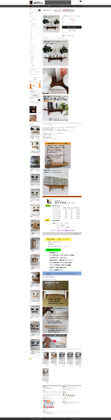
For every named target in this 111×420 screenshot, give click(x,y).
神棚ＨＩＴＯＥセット (32, 45)
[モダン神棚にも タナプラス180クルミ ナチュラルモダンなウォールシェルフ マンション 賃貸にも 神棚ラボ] (35, 310)
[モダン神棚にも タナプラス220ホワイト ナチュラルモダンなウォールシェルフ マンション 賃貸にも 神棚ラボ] (35, 193)
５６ (31, 42)
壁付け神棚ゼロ (31, 38)
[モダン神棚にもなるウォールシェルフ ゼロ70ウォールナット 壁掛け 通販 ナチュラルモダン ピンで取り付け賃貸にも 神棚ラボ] (45, 372)
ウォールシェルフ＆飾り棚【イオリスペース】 (35, 75)
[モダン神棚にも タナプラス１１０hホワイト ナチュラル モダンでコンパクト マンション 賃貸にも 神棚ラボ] (35, 130)
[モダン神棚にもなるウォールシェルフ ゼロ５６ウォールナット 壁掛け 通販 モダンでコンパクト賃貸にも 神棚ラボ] (62, 356)
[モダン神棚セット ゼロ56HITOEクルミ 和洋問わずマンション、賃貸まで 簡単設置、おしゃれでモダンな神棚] (35, 226)
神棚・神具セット (32, 54)
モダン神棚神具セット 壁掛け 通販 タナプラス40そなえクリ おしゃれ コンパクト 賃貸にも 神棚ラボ (35, 152)
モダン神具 (31, 21)
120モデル (32, 50)
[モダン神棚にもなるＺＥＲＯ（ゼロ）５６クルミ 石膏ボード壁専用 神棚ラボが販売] (54, 356)
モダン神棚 (31, 16)
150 (31, 33)
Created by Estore (68, 418)
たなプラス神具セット (33, 56)
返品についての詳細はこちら (66, 32)
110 (31, 30)
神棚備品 (31, 52)
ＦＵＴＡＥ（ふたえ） (33, 18)
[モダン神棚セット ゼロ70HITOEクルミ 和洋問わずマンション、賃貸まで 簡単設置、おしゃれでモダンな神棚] (35, 260)
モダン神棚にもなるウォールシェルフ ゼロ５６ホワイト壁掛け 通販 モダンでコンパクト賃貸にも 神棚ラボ (45, 362)
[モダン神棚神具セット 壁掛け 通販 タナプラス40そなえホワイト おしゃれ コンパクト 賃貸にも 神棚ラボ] (35, 294)
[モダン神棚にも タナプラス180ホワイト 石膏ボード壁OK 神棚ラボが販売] (35, 178)
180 (31, 35)
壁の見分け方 (38, 121)
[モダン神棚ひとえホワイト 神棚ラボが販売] (35, 244)
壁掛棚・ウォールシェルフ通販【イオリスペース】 (35, 72)
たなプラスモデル (33, 47)
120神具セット (32, 61)
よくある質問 (38, 112)
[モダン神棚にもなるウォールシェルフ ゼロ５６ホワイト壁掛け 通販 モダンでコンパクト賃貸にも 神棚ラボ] (45, 356)
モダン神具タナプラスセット (34, 23)
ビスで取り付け (32, 66)
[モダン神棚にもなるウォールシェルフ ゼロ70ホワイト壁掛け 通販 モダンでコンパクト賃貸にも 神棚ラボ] (70, 356)
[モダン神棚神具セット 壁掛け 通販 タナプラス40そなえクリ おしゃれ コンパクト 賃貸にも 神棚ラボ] (35, 146)
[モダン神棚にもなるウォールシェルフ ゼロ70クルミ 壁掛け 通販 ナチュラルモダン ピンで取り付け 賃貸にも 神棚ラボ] (78, 356)
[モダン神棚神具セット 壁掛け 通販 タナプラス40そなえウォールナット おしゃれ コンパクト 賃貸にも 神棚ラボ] (35, 209)
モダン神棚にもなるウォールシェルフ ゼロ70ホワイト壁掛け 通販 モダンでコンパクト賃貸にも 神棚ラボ (70, 362)
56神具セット (32, 59)
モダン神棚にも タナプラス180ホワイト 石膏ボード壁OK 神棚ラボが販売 (35, 185)
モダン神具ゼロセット (33, 25)
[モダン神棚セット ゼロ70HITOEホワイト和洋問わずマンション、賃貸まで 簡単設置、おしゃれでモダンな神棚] (35, 327)
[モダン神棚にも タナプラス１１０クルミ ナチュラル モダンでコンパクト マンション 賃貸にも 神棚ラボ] (35, 162)
